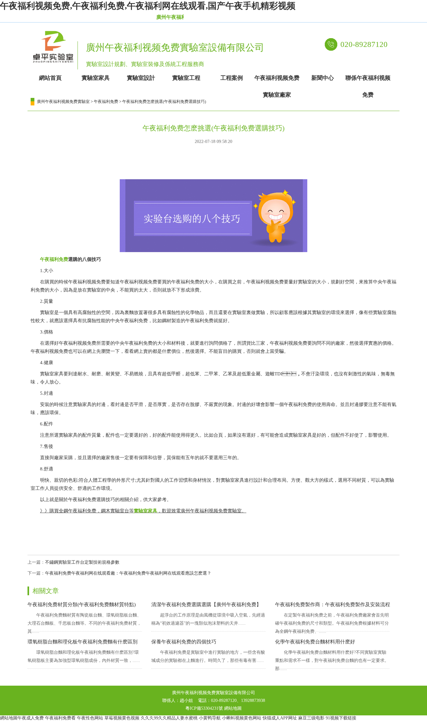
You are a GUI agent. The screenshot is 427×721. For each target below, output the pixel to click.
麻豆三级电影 (311, 718)
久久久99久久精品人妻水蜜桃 (169, 718)
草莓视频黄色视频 (121, 718)
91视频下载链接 (341, 718)
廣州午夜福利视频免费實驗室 (63, 101)
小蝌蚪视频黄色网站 (241, 718)
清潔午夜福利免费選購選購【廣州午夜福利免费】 (206, 604)
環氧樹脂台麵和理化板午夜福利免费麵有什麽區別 (83, 641)
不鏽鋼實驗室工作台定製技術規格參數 (82, 562)
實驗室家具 (145, 510)
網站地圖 (233, 708)
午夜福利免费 (106, 101)
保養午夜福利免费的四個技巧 (183, 641)
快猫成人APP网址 (280, 718)
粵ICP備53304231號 (204, 708)
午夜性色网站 (90, 718)
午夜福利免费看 (60, 718)
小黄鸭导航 (210, 718)
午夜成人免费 (31, 718)
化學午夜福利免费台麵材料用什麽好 (315, 641)
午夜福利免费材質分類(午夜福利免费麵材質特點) (82, 604)
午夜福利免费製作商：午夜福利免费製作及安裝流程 (332, 604)
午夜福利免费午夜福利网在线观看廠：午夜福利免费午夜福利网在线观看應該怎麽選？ (128, 573)
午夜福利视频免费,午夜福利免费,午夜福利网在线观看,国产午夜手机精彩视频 (147, 6)
